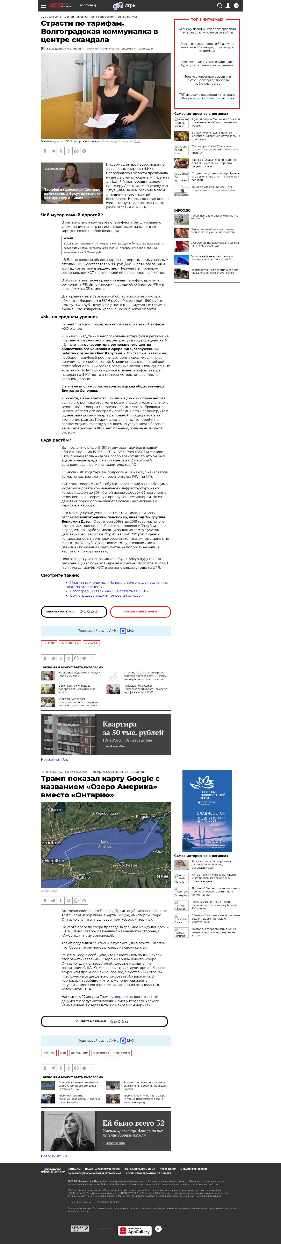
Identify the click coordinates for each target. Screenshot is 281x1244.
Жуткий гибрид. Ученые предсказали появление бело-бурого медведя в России (216, 122)
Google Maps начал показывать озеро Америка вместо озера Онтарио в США (78, 1086)
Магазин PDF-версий (193, 1169)
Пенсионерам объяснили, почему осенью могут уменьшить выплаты (213, 231)
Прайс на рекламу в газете (102, 1169)
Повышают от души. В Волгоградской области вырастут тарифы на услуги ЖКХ (145, 689)
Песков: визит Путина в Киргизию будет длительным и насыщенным (207, 63)
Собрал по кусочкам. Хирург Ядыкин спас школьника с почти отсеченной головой (216, 176)
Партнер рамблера (103, 1228)
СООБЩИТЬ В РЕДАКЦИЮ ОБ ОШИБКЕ (148, 1173)
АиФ (137, 141)
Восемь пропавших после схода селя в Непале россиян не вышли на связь (145, 1086)
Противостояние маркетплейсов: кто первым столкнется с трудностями (215, 271)
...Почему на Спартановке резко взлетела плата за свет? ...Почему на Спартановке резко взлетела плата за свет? (136, 677)
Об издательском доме (139, 1169)
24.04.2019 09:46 (51, 16)
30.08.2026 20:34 (51, 772)
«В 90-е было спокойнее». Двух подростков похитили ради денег (213, 188)
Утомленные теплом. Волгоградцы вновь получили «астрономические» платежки (78, 702)
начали (155, 955)
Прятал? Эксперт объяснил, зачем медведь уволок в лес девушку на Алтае (214, 932)
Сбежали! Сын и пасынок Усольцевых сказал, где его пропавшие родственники (216, 918)
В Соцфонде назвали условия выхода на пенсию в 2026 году (215, 244)
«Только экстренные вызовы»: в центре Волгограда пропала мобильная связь (207, 80)
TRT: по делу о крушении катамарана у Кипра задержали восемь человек (207, 96)
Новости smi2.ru (54, 760)
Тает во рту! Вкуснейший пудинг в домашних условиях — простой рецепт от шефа (214, 163)
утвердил (120, 997)
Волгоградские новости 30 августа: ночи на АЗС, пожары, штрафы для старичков (207, 47)
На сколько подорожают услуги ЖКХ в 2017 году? (79, 674)
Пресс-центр (168, 1169)
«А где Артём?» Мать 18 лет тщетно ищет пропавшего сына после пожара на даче (214, 878)
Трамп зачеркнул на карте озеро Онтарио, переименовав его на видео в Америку (144, 1099)
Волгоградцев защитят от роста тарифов (105, 595)
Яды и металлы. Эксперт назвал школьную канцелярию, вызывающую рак (212, 864)
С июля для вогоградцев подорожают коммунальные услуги (77, 689)
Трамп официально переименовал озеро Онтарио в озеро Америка (79, 1099)
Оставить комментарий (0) (141, 611)
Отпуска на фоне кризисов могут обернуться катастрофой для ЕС (212, 258)
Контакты (74, 1169)
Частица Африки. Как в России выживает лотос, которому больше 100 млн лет (214, 905)
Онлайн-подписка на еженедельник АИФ (94, 1173)
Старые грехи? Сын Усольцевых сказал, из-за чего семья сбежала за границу (215, 149)
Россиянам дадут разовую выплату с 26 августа (214, 217)
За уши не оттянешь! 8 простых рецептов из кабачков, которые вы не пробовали (216, 136)
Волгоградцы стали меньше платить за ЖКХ (108, 591)
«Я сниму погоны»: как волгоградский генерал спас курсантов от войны (207, 30)
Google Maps (49, 890)
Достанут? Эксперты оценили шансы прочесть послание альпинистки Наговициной (216, 891)
